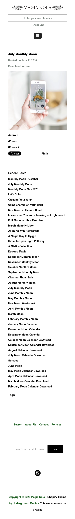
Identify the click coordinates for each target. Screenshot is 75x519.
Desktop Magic (17, 251)
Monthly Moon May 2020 (23, 189)
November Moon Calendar (24, 334)
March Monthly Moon (21, 225)
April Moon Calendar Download (27, 376)
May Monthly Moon (20, 298)
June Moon (15, 366)
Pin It (44, 153)
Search (18, 424)
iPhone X (14, 147)
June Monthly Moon (20, 293)
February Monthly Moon (23, 319)
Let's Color (15, 194)
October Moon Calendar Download (29, 340)
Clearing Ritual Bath (20, 277)
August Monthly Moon (22, 282)
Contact (44, 424)
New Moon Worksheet (21, 303)
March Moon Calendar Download (28, 381)
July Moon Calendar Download (27, 355)
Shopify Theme (56, 497)
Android (13, 135)
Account (38, 25)
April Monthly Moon (20, 308)
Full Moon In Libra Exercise (25, 220)
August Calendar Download (25, 350)
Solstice (13, 360)
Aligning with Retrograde (23, 231)
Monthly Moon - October (23, 179)
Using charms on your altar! (25, 205)
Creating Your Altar (20, 199)
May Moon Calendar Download (27, 371)
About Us (30, 424)
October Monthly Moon (22, 267)
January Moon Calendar (23, 324)
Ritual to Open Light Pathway (26, 241)
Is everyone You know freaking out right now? (36, 215)
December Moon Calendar (24, 329)
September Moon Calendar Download (31, 345)
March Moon (16, 314)
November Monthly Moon (23, 262)
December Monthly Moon (23, 256)
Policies (56, 424)
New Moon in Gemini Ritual (25, 210)
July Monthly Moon (20, 184)
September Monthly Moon (24, 272)
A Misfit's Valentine (20, 246)
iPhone (12, 141)
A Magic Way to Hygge (22, 236)
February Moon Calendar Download (30, 386)
